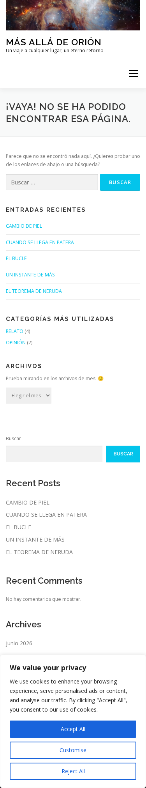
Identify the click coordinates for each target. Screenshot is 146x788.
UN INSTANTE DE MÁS (30, 274)
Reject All (73, 771)
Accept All (73, 729)
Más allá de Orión (54, 42)
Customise (73, 750)
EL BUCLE (16, 258)
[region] (73, 721)
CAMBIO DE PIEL (24, 226)
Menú (133, 74)
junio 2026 (19, 643)
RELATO (14, 331)
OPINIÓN (16, 342)
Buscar (13, 438)
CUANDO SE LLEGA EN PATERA (40, 242)
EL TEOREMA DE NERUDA (34, 291)
